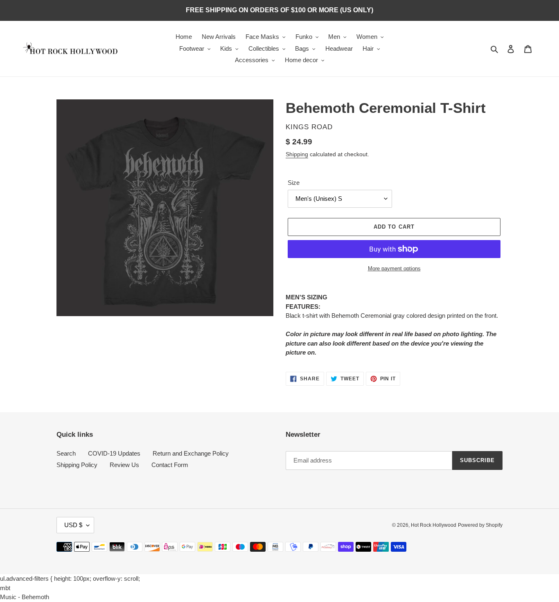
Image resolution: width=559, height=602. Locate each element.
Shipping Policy (76, 464)
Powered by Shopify (480, 525)
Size (294, 182)
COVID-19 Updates (114, 453)
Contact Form (169, 464)
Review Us (124, 464)
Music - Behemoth (24, 596)
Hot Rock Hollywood (433, 525)
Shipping (297, 154)
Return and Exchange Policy (191, 453)
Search (66, 453)
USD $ (73, 524)
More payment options (394, 268)
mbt (5, 587)
